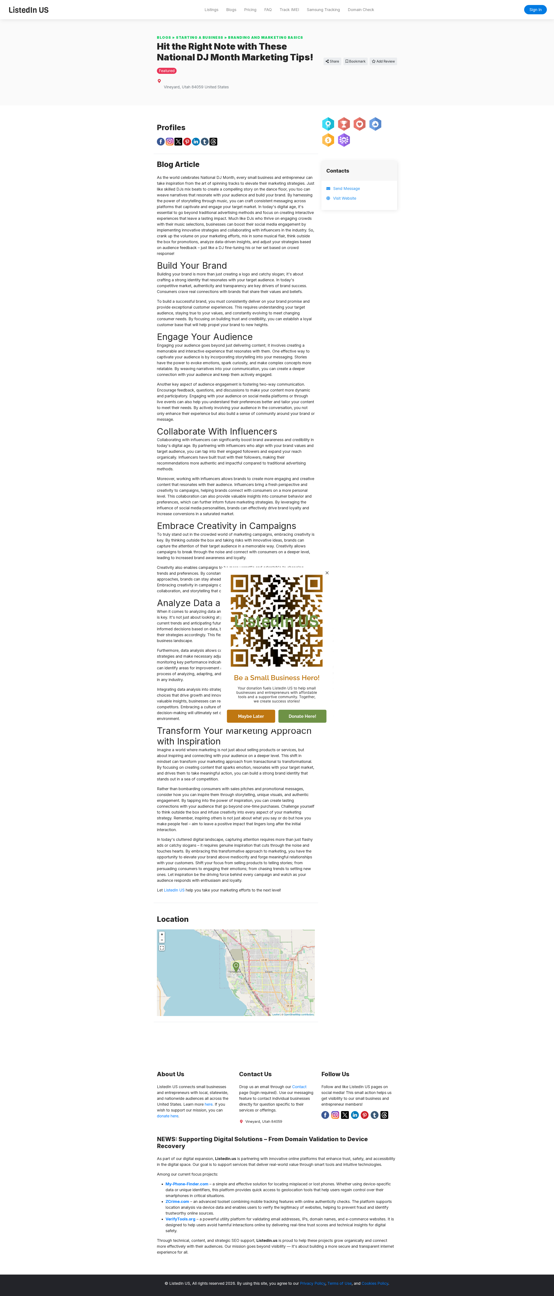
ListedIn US (174, 890)
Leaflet (276, 1014)
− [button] (162, 940)
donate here (167, 1116)
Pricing (250, 9)
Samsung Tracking (323, 9)
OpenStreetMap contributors (299, 1014)
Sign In (536, 9)
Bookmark (357, 61)
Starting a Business (199, 37)
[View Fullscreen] (162, 948)
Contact (299, 1086)
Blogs (231, 9)
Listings (211, 9)
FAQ (268, 9)
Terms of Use (339, 1283)
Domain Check (361, 9)
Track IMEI (289, 9)
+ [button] (162, 934)
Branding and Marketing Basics (265, 37)
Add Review (385, 61)
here (209, 1104)
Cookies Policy (375, 1283)
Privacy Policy (312, 1283)
